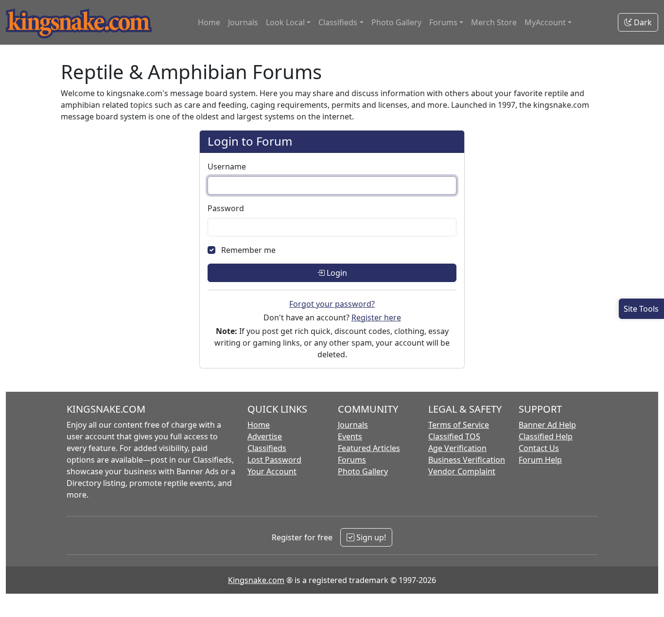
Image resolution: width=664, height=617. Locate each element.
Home (209, 22)
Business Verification (466, 459)
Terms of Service (458, 424)
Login (336, 272)
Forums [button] (443, 22)
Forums (352, 459)
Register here (376, 317)
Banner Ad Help (547, 424)
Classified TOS (454, 436)
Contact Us (539, 448)
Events (350, 436)
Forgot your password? (332, 304)
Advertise (264, 436)
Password (226, 208)
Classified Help (546, 436)
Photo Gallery (396, 22)
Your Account (272, 471)
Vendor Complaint (461, 471)
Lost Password (274, 459)
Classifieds (266, 448)
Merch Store (494, 22)
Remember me (248, 250)
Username (227, 166)
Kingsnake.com (256, 580)
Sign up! (370, 537)
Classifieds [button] (337, 22)
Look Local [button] (285, 22)
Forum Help (540, 459)
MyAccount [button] (545, 22)
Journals (243, 22)
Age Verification (457, 448)
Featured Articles (369, 448)
